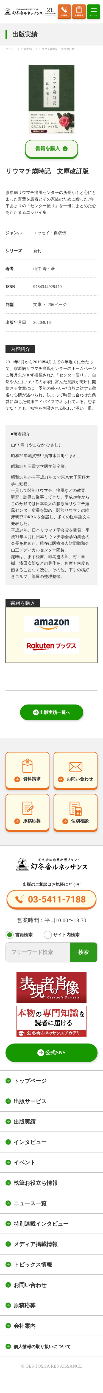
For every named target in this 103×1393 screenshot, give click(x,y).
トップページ (30, 1081)
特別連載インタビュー (41, 1224)
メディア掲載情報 (36, 1244)
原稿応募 (25, 1305)
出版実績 (25, 1122)
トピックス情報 (33, 1264)
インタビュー (30, 1142)
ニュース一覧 (30, 1203)
